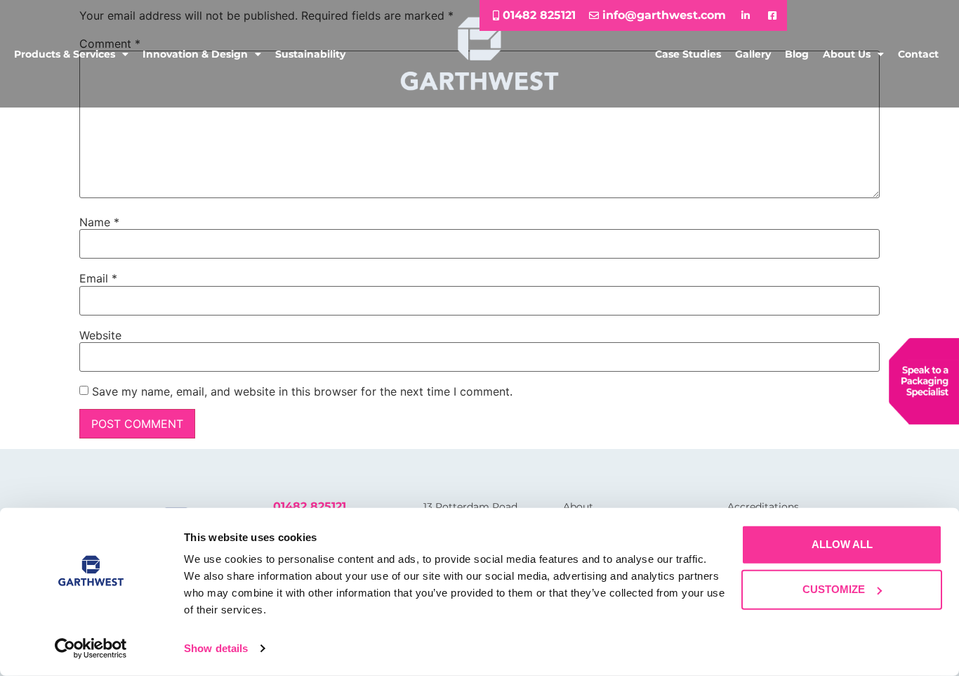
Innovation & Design (195, 54)
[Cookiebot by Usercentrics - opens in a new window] (90, 648)
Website (100, 335)
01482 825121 (309, 506)
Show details (216, 648)
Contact (918, 54)
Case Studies (688, 54)
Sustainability (310, 54)
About (578, 506)
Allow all (842, 544)
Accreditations (763, 506)
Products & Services (64, 54)
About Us (847, 54)
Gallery (753, 54)
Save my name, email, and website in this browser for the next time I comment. (302, 391)
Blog (797, 54)
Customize (833, 589)
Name (99, 222)
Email (98, 278)
